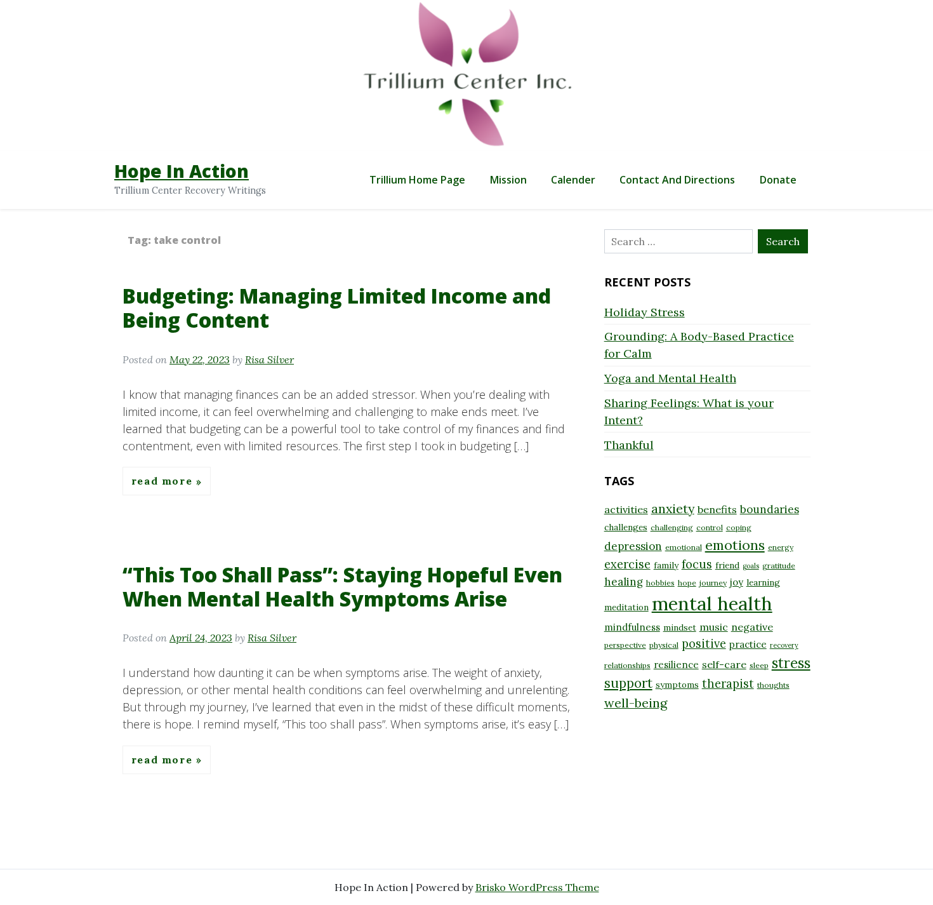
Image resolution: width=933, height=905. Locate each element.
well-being (635, 703)
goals (751, 565)
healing (623, 582)
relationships (627, 665)
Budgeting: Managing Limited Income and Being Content (336, 307)
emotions (735, 545)
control (709, 527)
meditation (626, 607)
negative (752, 626)
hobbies (660, 582)
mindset (679, 627)
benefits (717, 509)
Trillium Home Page (417, 180)
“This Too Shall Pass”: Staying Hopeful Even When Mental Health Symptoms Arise (342, 586)
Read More (163, 481)
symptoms (677, 684)
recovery (784, 645)
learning (763, 582)
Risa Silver (269, 359)
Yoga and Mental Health (670, 378)
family (666, 565)
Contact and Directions (677, 180)
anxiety (672, 508)
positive (704, 643)
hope (687, 582)
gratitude (778, 565)
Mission (508, 180)
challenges (625, 527)
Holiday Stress (644, 312)
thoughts (773, 685)
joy (736, 582)
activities (626, 509)
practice (748, 644)
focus (697, 564)
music (713, 626)
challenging (672, 527)
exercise (627, 564)
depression (633, 546)
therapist (728, 683)
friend (727, 565)
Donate (778, 180)
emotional (683, 547)
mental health (712, 603)
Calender (573, 180)
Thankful (629, 445)
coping (738, 527)
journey (713, 582)
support (628, 683)
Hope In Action (181, 171)
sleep (759, 665)
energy (780, 547)
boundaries (769, 509)
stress (791, 663)
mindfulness (632, 627)
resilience (676, 665)
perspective (625, 645)
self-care (724, 664)
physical (663, 645)
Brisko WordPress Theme (537, 887)
